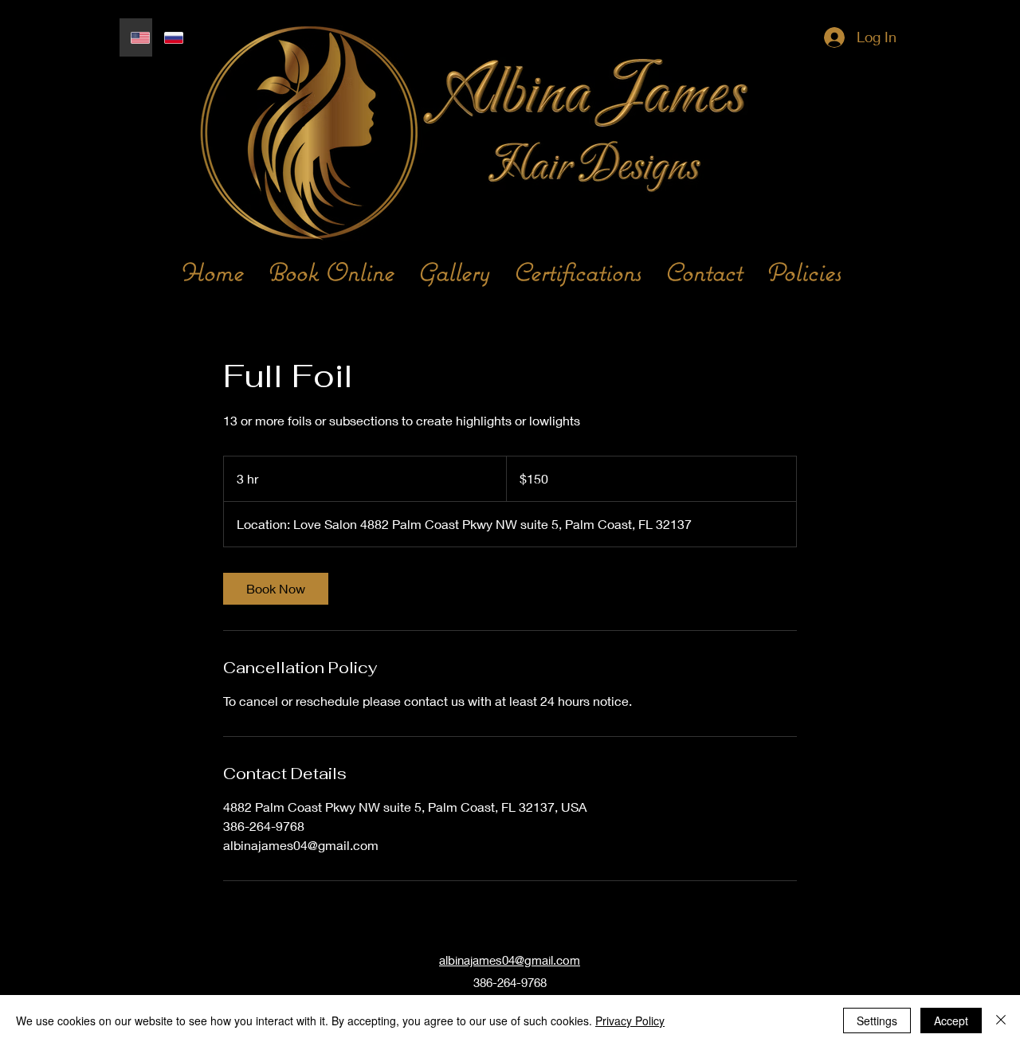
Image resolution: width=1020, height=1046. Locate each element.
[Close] (1000, 1020)
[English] (136, 37)
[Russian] (169, 37)
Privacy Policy (630, 1020)
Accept (951, 1020)
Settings (877, 1020)
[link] (275, 589)
